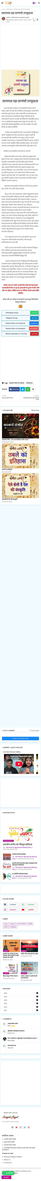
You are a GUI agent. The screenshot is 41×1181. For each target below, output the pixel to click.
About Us (7, 1160)
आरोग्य (6, 927)
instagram (13, 910)
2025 (21, 997)
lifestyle (12, 924)
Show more (35, 410)
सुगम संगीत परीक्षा (9, 1142)
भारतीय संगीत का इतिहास (16, 383)
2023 (21, 1003)
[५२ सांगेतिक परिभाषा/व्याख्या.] (7, 876)
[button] (39, 3)
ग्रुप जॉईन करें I (10, 1173)
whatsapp (31, 904)
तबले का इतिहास (7, 469)
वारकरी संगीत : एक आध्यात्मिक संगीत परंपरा (15, 440)
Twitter (22, 389)
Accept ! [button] (6, 1177)
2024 (21, 1000)
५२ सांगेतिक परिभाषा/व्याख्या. (20, 874)
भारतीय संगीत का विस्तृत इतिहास (17, 844)
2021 (21, 1010)
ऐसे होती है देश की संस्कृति (9, 499)
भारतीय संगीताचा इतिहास (19, 854)
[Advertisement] (20, 47)
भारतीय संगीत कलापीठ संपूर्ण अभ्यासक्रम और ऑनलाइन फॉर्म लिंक (24, 864)
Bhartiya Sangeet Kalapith (13, 1157)
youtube (30, 910)
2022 (21, 1007)
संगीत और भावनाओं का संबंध (29, 954)
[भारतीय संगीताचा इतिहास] (7, 856)
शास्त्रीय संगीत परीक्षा (10, 1139)
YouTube (34, 334)
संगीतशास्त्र (10, 9)
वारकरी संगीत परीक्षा (10, 1145)
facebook (13, 904)
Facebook (34, 323)
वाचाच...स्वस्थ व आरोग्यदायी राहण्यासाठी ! (29, 977)
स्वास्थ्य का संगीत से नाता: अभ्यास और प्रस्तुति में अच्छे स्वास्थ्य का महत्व (11, 955)
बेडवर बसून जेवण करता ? (10, 976)
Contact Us (8, 1163)
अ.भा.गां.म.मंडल (22, 924)
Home (3, 9)
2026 (21, 993)
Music (6, 924)
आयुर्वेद (30, 924)
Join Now (34, 313)
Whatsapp (27, 389)
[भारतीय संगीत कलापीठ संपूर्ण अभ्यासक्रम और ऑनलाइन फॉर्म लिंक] (7, 865)
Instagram (34, 328)
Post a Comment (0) (20, 738)
